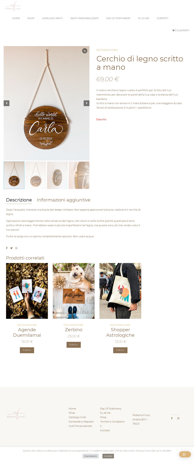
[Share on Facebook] (6, 248)
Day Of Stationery (118, 18)
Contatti (162, 18)
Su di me (143, 18)
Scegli (27, 350)
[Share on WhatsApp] (16, 248)
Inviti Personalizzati (84, 18)
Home (16, 18)
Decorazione (107, 50)
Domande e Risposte (81, 421)
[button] (185, 454)
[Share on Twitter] (11, 248)
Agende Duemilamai (27, 332)
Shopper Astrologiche (120, 332)
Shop (30, 18)
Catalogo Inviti (52, 18)
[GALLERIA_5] (27, 291)
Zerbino (73, 329)
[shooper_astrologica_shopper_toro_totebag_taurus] (120, 291)
